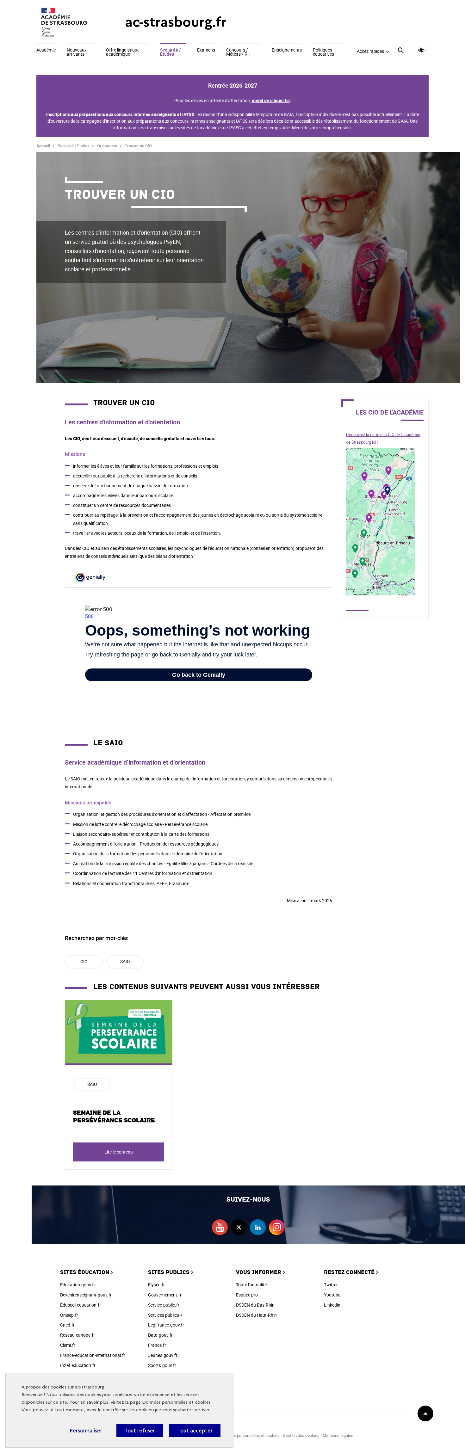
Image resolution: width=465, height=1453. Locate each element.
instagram (277, 1227)
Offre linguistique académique (123, 52)
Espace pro (247, 1295)
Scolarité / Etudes (170, 52)
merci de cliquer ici (271, 100)
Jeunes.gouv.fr (162, 1355)
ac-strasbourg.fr (175, 22)
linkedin (258, 1227)
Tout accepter (195, 1430)
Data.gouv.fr (160, 1335)
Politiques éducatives (323, 52)
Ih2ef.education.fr (78, 1365)
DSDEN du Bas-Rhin (255, 1305)
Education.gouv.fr (77, 1285)
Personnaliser (86, 1430)
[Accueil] (68, 22)
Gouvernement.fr (165, 1295)
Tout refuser (139, 1430)
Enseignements (287, 50)
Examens (206, 50)
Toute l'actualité (251, 1285)
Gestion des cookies (301, 1435)
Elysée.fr (156, 1285)
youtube (220, 1227)
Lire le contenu (118, 1152)
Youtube (332, 1295)
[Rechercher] (400, 51)
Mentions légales (338, 1435)
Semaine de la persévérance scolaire (114, 1116)
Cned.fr (67, 1325)
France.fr (157, 1345)
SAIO (125, 961)
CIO (84, 961)
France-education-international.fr (92, 1355)
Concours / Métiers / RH (238, 52)
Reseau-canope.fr (77, 1335)
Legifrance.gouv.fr (166, 1325)
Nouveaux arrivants (77, 52)
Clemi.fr (67, 1345)
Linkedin (332, 1305)
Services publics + (165, 1315)
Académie (46, 50)
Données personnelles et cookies (176, 1402)
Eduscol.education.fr (80, 1305)
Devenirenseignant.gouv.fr (86, 1295)
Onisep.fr (69, 1315)
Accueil (43, 146)
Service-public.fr (163, 1305)
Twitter (331, 1285)
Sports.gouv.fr (162, 1365)
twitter (239, 1227)
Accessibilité (421, 50)
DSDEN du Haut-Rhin (256, 1315)
